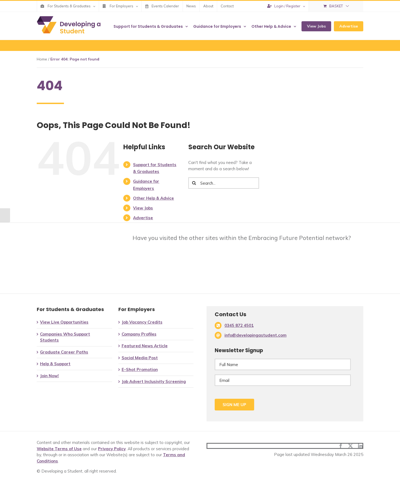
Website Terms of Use (59, 448)
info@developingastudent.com (255, 335)
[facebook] (341, 446)
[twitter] (350, 446)
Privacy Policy (112, 448)
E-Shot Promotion (140, 369)
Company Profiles (139, 334)
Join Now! (49, 375)
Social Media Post (140, 357)
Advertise (143, 217)
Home (42, 59)
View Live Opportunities (64, 322)
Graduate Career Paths (64, 352)
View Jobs (143, 208)
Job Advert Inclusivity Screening (154, 381)
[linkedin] (360, 446)
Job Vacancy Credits (142, 322)
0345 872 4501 (239, 325)
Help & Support (55, 363)
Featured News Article (145, 345)
